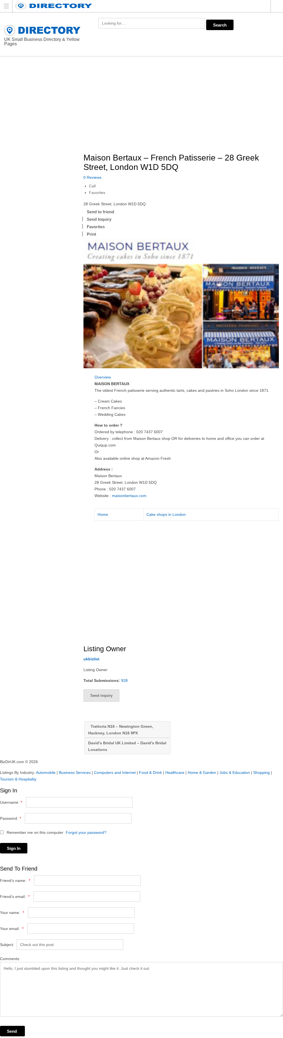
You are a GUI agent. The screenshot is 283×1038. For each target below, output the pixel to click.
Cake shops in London (166, 514)
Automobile (46, 772)
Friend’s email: (15, 896)
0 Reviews (92, 177)
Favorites (97, 192)
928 (124, 680)
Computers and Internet (115, 772)
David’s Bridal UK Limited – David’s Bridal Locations (127, 746)
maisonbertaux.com (129, 495)
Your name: (12, 912)
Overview (103, 377)
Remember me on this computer (34, 832)
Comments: (10, 958)
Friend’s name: (15, 880)
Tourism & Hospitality (18, 779)
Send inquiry (101, 695)
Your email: (11, 928)
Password (10, 818)
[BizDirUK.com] (136, 6)
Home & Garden (202, 772)
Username (11, 802)
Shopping (261, 772)
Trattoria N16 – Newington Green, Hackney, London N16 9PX (120, 729)
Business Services (75, 772)
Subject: (7, 944)
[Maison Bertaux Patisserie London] (181, 303)
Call (92, 186)
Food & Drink (150, 772)
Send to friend (100, 211)
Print (91, 234)
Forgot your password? (86, 832)
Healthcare (174, 772)
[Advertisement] (183, 105)
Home (103, 514)
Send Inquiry (99, 219)
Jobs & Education (234, 772)
